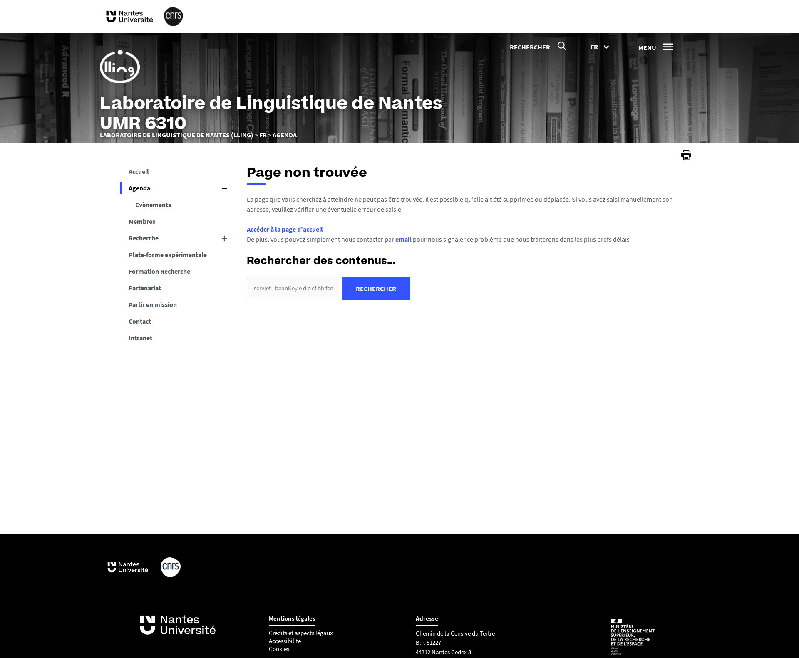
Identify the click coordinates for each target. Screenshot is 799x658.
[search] (293, 288)
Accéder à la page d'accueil (285, 229)
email (403, 239)
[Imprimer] (686, 155)
